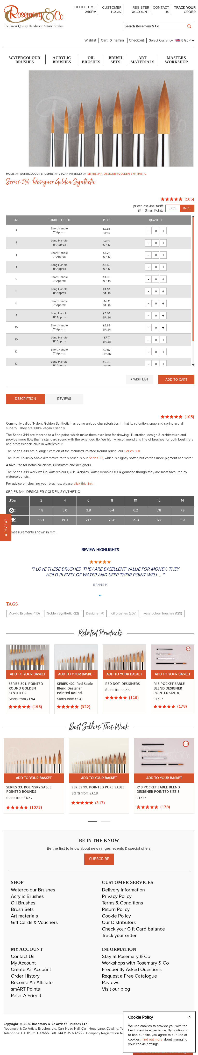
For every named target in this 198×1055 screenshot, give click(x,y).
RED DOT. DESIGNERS (122, 683)
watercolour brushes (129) (162, 613)
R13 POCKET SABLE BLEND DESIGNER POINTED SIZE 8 (169, 688)
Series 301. (132, 451)
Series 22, (96, 458)
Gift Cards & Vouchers (34, 922)
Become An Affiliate (32, 982)
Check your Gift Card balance (133, 929)
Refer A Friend (26, 995)
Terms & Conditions (122, 903)
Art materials (24, 916)
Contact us (161, 10)
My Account (23, 963)
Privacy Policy (117, 896)
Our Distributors (119, 922)
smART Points (25, 989)
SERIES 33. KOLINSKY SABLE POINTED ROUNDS (28, 789)
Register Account (140, 10)
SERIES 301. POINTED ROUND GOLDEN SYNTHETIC (26, 688)
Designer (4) (95, 613)
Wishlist (90, 40)
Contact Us (22, 956)
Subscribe (99, 859)
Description (25, 398)
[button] (139, 379)
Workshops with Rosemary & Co (135, 963)
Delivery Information (123, 890)
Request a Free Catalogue (129, 976)
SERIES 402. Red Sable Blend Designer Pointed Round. (75, 688)
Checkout (136, 40)
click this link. (83, 483)
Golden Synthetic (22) (63, 613)
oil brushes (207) (123, 613)
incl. (187, 208)
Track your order (185, 10)
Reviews (64, 398)
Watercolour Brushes (33, 890)
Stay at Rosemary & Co (126, 956)
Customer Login (111, 10)
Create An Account (31, 969)
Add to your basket (28, 674)
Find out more (152, 1039)
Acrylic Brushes (27, 896)
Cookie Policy (116, 916)
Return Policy (116, 909)
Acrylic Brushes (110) (24, 613)
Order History (25, 976)
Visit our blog (116, 989)
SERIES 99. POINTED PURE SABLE (98, 787)
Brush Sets (22, 909)
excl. (173, 208)
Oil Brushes (23, 903)
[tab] (25, 399)
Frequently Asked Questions (132, 969)
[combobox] (158, 26)
